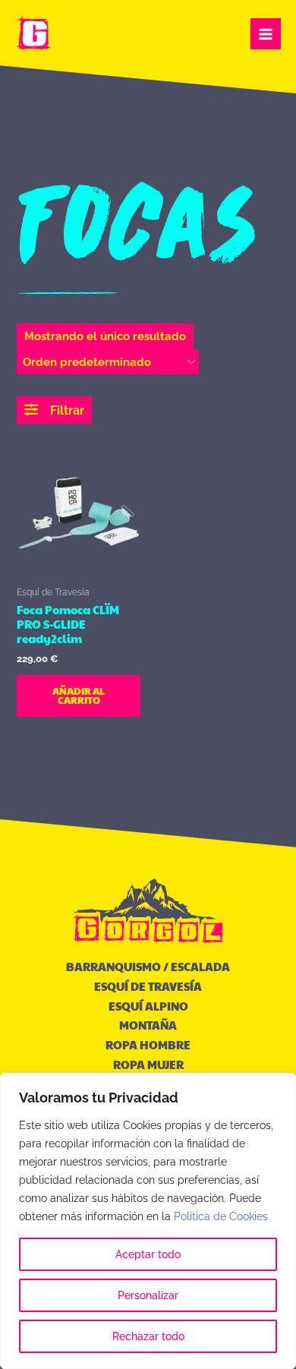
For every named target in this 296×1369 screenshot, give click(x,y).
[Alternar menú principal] (265, 33)
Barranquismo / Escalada (148, 966)
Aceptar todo (148, 1254)
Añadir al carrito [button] (78, 696)
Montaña (148, 1025)
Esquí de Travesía (148, 986)
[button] (54, 410)
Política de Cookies (221, 1216)
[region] (148, 1221)
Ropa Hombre (148, 1044)
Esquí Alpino (148, 1006)
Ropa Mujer (148, 1064)
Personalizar (148, 1295)
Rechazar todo (148, 1336)
